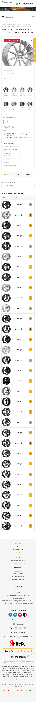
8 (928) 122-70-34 (27, 4)
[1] (4, 70)
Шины (18, 547)
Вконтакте (10, 615)
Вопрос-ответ (18, 582)
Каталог (18, 543)
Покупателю (18, 571)
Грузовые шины (18, 549)
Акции (18, 557)
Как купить (18, 568)
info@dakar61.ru (19, 632)
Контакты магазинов (18, 563)
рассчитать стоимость (25, 137)
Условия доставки (18, 576)
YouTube (20, 615)
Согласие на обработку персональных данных (18, 601)
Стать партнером (18, 598)
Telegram (15, 615)
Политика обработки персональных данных (18, 603)
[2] (6, 70)
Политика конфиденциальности (18, 595)
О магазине (18, 586)
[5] (12, 70)
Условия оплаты (18, 574)
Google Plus (25, 615)
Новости (18, 590)
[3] (8, 70)
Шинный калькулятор (18, 560)
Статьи (18, 593)
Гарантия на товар (18, 579)
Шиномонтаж (18, 555)
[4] (10, 70)
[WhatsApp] (17, 4)
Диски (18, 552)
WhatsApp (19, 624)
